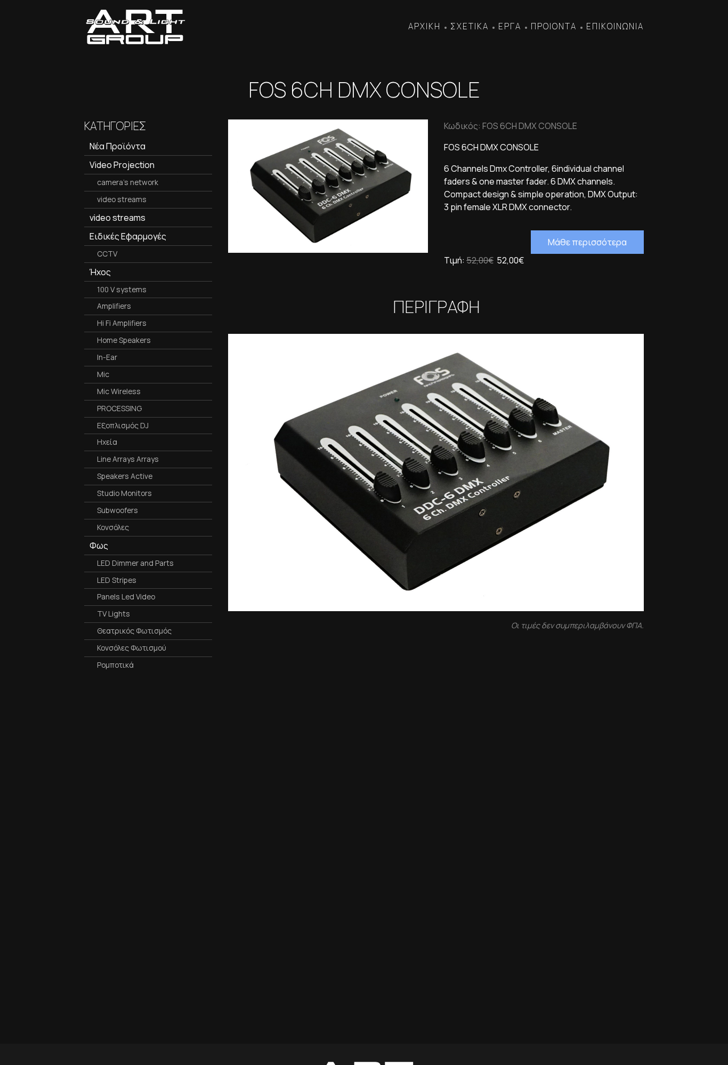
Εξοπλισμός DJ (123, 425)
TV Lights (113, 613)
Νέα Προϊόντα (117, 146)
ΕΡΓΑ (509, 26)
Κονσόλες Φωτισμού (131, 648)
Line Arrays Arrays (128, 459)
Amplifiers (114, 306)
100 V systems (122, 289)
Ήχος (100, 272)
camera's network (127, 182)
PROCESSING (119, 408)
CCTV (107, 254)
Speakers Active (124, 476)
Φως (99, 545)
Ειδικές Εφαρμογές (128, 236)
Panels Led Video (126, 596)
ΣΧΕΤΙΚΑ (469, 26)
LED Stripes (116, 580)
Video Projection (122, 165)
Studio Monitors (124, 493)
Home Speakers (124, 340)
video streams (122, 199)
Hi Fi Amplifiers (122, 323)
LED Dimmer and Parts (135, 563)
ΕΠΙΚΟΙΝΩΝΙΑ (615, 26)
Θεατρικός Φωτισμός (134, 631)
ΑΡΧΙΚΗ (424, 26)
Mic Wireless (119, 391)
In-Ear (107, 357)
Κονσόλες (113, 527)
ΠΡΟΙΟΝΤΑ (554, 26)
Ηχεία (107, 442)
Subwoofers (117, 510)
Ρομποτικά (115, 665)
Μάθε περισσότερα (587, 242)
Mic (103, 374)
